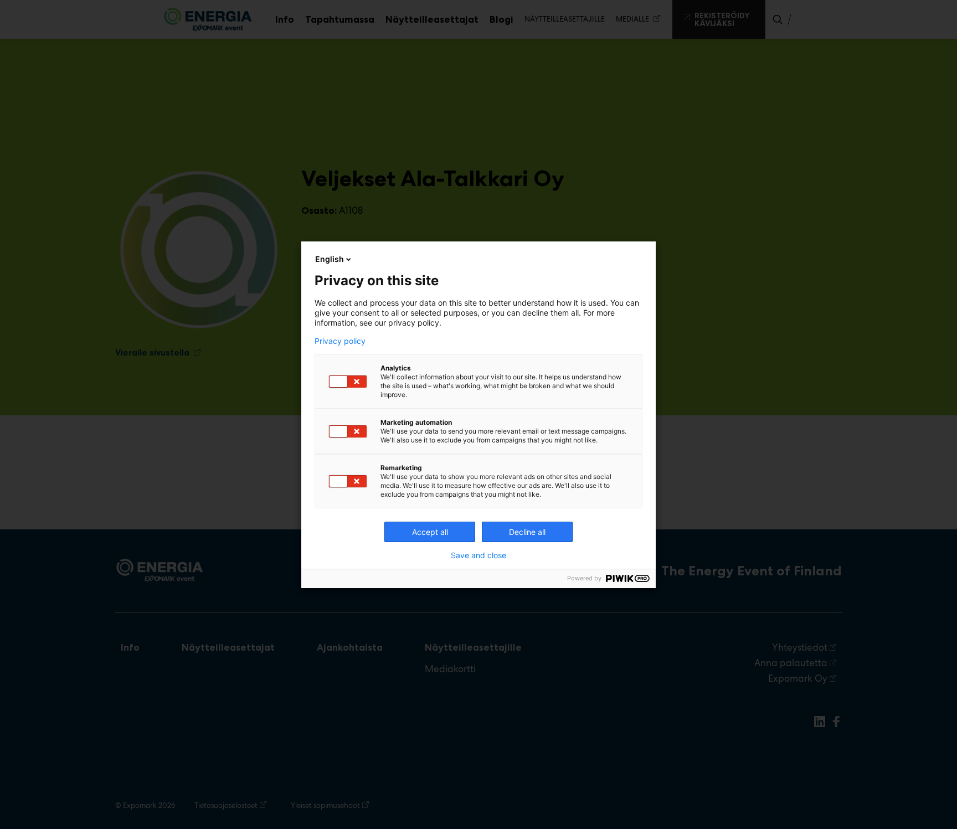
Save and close (478, 555)
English (329, 259)
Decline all (527, 532)
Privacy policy (340, 341)
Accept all (430, 532)
